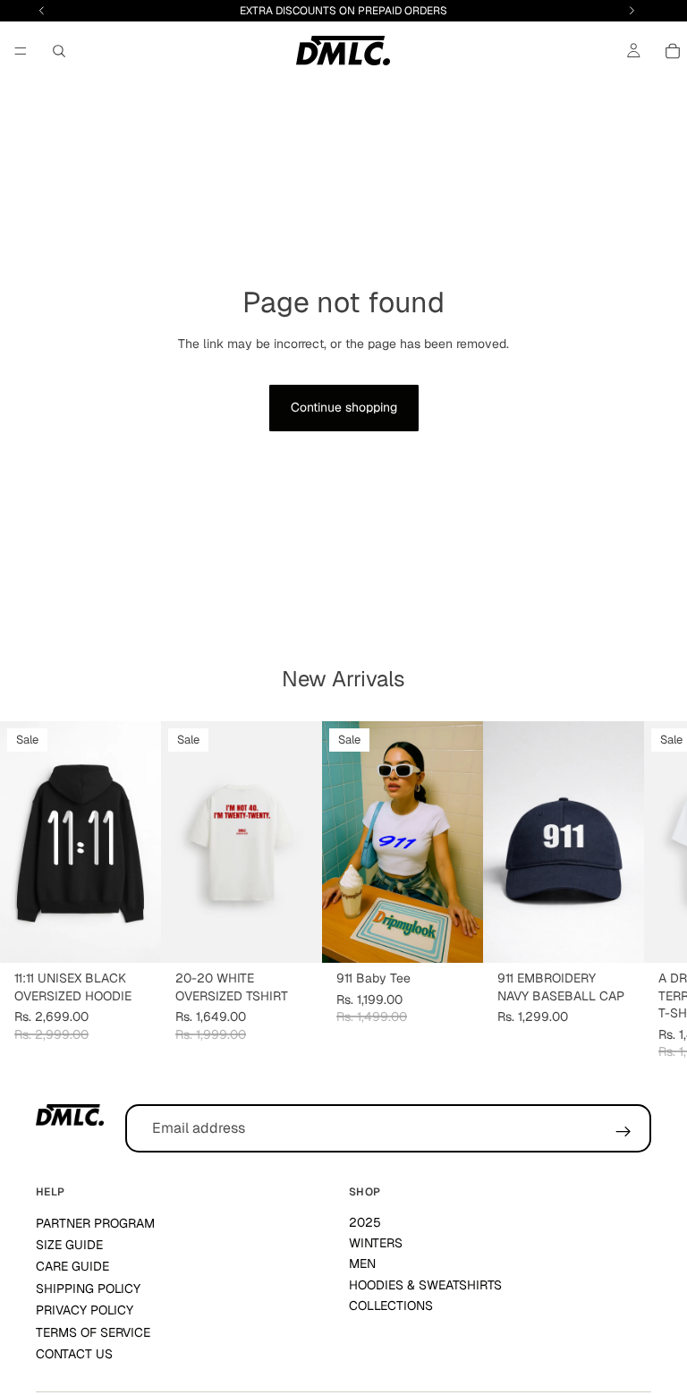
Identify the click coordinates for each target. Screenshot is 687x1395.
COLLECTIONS (391, 1305)
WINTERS (376, 1243)
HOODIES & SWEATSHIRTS (425, 1285)
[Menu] (20, 51)
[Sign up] (623, 1132)
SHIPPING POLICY (88, 1288)
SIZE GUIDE (69, 1245)
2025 (365, 1222)
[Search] (59, 51)
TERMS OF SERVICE (93, 1332)
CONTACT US (74, 1354)
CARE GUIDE (72, 1266)
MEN (362, 1263)
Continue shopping (344, 407)
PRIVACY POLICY (84, 1310)
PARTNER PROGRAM (95, 1223)
